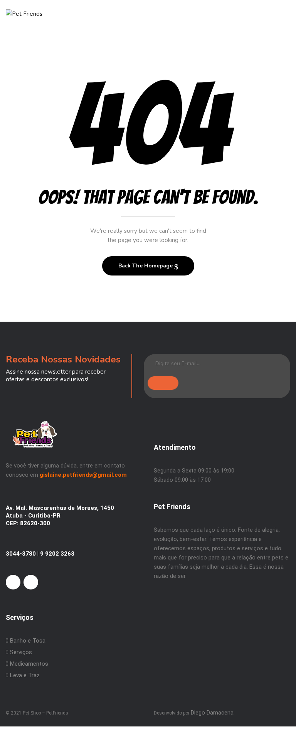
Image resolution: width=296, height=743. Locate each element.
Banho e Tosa (26, 640)
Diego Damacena (212, 712)
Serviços (20, 652)
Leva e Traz (25, 675)
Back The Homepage (146, 265)
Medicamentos (29, 663)
